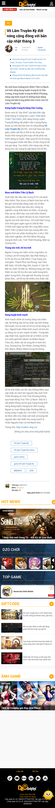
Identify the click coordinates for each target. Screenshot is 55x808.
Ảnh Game (11, 676)
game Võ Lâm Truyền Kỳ (24, 464)
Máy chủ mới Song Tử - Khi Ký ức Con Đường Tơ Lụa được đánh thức (29, 537)
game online (19, 457)
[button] (53, 567)
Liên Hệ (20, 771)
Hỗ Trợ (35, 771)
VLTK (32, 471)
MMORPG (18, 471)
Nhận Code (38, 614)
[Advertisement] (27, 740)
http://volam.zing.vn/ (26, 427)
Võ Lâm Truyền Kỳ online (24, 450)
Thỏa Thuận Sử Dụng (28, 797)
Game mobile (8, 511)
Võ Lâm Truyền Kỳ (21, 443)
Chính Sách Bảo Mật (27, 794)
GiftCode (10, 604)
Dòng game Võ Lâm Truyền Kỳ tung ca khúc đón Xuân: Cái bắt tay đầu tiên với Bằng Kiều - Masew (28, 69)
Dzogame (20, 488)
